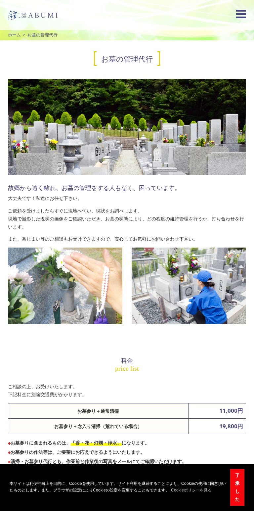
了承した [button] (237, 487)
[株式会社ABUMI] (33, 15)
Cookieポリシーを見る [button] (191, 490)
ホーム (14, 35)
